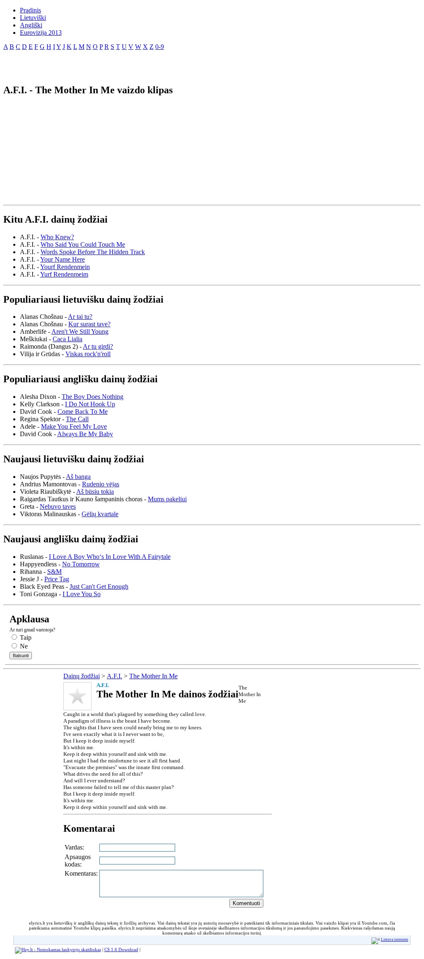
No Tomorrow (81, 564)
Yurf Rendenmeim (64, 274)
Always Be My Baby (85, 433)
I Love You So (82, 593)
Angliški (31, 25)
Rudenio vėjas (100, 484)
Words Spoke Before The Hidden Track (93, 251)
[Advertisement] (100, 63)
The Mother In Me (153, 676)
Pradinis (30, 10)
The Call (77, 418)
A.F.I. (114, 676)
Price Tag (56, 579)
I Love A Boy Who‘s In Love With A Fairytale (110, 556)
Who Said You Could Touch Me (83, 244)
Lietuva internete (394, 939)
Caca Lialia (67, 338)
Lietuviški (33, 17)
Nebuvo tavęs (58, 506)
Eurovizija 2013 (41, 32)
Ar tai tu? (80, 316)
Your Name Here (62, 259)
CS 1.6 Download (121, 949)
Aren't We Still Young (79, 331)
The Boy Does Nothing (92, 396)
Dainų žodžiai (81, 676)
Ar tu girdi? (98, 346)
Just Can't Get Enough (99, 586)
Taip (24, 637)
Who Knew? (57, 236)
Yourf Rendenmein (65, 266)
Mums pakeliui (167, 499)
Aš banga (78, 476)
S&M (54, 571)
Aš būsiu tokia (95, 491)
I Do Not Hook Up (90, 404)
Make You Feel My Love (74, 426)
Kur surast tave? (89, 324)
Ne (23, 646)
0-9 (159, 46)
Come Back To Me (83, 411)
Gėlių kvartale (100, 513)
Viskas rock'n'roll (88, 353)
